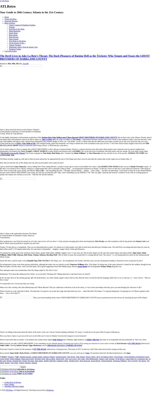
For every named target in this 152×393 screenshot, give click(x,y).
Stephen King (47, 137)
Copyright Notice (10, 51)
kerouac (112, 359)
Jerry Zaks (81, 359)
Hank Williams (15, 359)
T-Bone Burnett (72, 137)
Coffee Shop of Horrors (12, 382)
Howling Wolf (40, 359)
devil (98, 357)
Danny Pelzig (90, 357)
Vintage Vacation (15, 45)
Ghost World (4, 359)
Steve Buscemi (85, 361)
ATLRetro (9, 390)
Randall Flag (17, 361)
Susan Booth (82, 266)
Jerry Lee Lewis (71, 359)
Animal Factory (61, 357)
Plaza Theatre (9, 384)
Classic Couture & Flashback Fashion (22, 25)
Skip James (39, 361)
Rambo (9, 361)
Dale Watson (58, 340)
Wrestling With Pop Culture (14, 386)
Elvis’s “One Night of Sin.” (27, 143)
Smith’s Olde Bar (92, 340)
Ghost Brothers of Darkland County (136, 357)
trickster (34, 363)
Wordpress (50, 390)
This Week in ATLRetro (17, 41)
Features (12, 27)
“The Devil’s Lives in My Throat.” (13, 153)
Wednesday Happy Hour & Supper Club (23, 47)
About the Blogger (11, 21)
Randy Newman (28, 361)
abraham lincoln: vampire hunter (31, 357)
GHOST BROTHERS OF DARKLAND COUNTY (97, 137)
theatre (7, 363)
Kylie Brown (120, 359)
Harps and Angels (27, 359)
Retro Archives (9, 23)
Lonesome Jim (143, 359)
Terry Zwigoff (132, 361)
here (88, 353)
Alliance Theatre (49, 357)
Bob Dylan (71, 357)
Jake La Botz (46, 139)
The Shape (142, 361)
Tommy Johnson (25, 363)
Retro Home (13, 35)
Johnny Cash (103, 359)
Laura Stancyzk (131, 359)
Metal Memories (14, 31)
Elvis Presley (118, 357)
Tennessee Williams (120, 361)
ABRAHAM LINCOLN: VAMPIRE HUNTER (64, 345)
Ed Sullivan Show (107, 357)
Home (6, 17)
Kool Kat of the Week (16, 29)
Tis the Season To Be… (17, 43)
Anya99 (25, 64)
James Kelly (60, 359)
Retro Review (14, 37)
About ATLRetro (10, 19)
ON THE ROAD (134, 343)
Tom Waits (14, 363)
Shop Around (13, 39)
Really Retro (13, 33)
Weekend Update (15, 49)
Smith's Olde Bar (50, 361)
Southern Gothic (62, 361)
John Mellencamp (59, 137)
